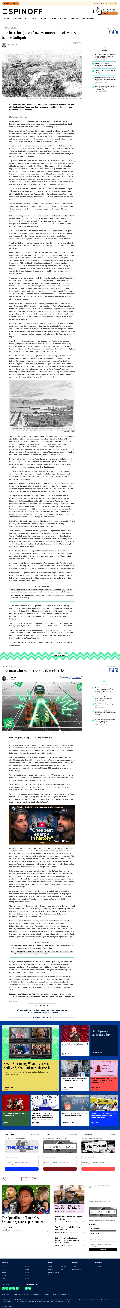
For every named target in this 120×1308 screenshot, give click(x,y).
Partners (4, 1275)
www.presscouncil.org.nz (23, 1301)
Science (4, 1278)
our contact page (78, 1299)
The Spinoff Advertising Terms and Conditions (57, 1294)
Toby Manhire (11, 677)
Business (27, 1278)
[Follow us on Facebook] (3, 1289)
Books (34, 18)
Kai (2, 1269)
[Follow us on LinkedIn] (17, 1289)
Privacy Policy (5, 1294)
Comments (76, 677)
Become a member (88, 18)
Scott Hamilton (12, 44)
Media (26, 1275)
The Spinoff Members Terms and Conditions (26, 1294)
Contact (50, 1266)
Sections (43, 18)
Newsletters (75, 18)
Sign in (114, 3)
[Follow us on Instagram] (14, 1289)
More (53, 18)
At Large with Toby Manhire (35, 780)
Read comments (42, 1017)
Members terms (76, 1269)
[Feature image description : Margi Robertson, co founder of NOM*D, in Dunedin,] (69, 1194)
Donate (74, 1266)
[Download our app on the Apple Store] (26, 1289)
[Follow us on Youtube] (10, 1289)
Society (5, 28)
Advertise (63, 1266)
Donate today (107, 13)
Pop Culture (17, 18)
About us (51, 1269)
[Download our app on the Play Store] (30, 1289)
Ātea (26, 18)
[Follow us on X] (7, 1289)
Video (3, 1266)
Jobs (61, 1269)
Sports (27, 1272)
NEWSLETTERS (103, 1185)
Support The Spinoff (11, 3)
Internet (4, 1272)
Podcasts (63, 18)
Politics (6, 18)
